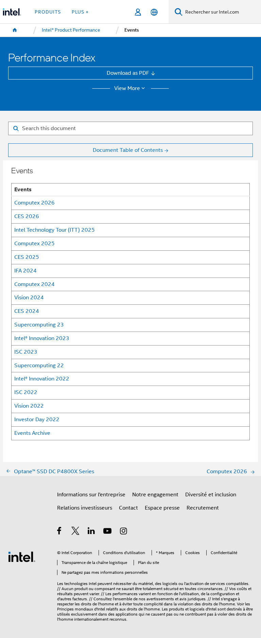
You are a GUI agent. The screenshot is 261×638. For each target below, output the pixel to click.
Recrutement (203, 507)
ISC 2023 (25, 351)
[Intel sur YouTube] (108, 532)
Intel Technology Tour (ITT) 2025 (54, 229)
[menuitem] (15, 30)
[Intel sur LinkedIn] (91, 532)
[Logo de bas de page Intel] (21, 556)
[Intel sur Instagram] (124, 532)
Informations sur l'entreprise (91, 494)
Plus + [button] (80, 12)
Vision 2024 (29, 297)
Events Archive (32, 433)
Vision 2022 (29, 405)
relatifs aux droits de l (125, 609)
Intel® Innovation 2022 (41, 378)
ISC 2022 (25, 392)
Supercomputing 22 (39, 365)
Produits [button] (48, 12)
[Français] (153, 12)
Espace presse (162, 507)
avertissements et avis (166, 599)
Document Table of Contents (128, 150)
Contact (128, 507)
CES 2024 (26, 311)
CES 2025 (26, 257)
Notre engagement (155, 494)
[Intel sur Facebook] (59, 532)
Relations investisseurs (84, 507)
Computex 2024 (34, 284)
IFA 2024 (25, 270)
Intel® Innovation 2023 (41, 338)
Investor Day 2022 (36, 419)
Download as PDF (128, 72)
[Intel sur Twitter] (75, 532)
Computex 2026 (34, 202)
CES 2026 (26, 216)
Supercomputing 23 (39, 324)
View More (127, 88)
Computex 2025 (34, 243)
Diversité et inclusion (210, 494)
